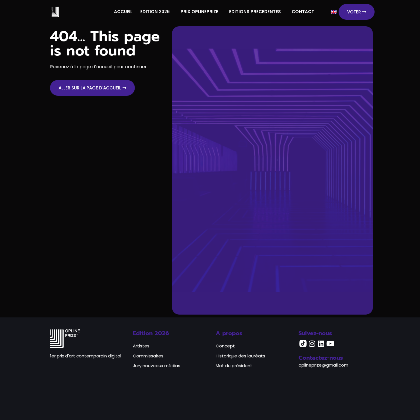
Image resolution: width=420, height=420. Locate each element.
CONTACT (303, 12)
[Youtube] (330, 343)
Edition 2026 (151, 333)
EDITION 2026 (155, 12)
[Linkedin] (321, 343)
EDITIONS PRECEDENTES (255, 12)
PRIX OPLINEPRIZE (199, 12)
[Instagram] (312, 343)
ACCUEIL (123, 12)
